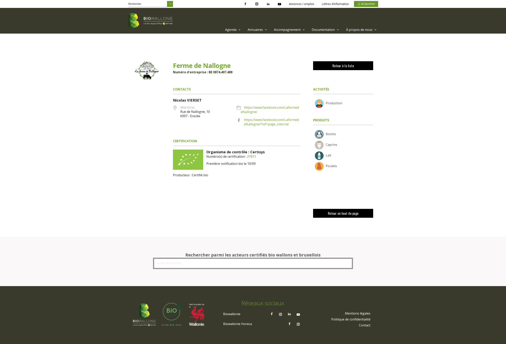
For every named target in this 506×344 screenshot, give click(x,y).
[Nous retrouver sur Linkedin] (268, 4)
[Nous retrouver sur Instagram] (256, 4)
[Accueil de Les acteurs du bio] (151, 21)
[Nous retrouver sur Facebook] (245, 4)
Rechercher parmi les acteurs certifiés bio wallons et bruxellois (253, 255)
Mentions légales (357, 313)
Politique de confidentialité (350, 319)
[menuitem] (232, 30)
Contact (364, 325)
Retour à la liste (343, 65)
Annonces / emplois (301, 4)
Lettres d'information (335, 4)
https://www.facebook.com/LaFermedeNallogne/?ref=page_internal (271, 122)
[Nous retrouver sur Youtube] (279, 4)
